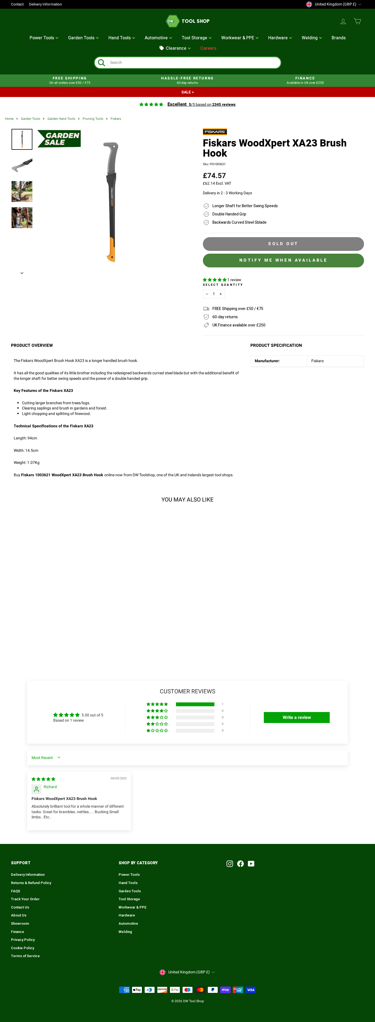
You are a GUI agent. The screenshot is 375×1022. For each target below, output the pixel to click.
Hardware (127, 915)
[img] (43, 779)
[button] (215, 280)
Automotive (128, 923)
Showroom (20, 923)
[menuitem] (44, 38)
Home (9, 119)
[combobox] (194, 62)
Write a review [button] (297, 717)
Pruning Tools (93, 119)
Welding (125, 932)
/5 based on (201, 104)
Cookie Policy (22, 948)
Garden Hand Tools (61, 119)
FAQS (15, 891)
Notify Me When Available (283, 260)
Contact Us (20, 907)
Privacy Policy (23, 940)
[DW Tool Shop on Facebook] (240, 863)
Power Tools (129, 874)
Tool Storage (129, 899)
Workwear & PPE (133, 907)
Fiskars (116, 119)
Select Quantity (223, 285)
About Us (18, 915)
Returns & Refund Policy (31, 883)
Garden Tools (30, 119)
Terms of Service (25, 956)
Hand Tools (128, 883)
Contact (17, 4)
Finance (17, 932)
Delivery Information (45, 4)
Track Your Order (25, 899)
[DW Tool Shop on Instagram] (229, 863)
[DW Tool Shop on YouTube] (251, 863)
